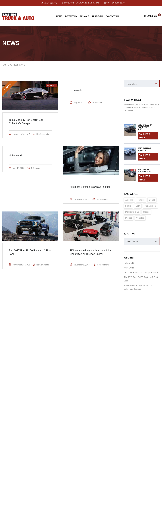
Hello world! (129, 263)
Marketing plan (132, 212)
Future (128, 206)
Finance (84, 16)
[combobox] (142, 241)
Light (138, 206)
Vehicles (140, 218)
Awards (141, 200)
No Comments (42, 134)
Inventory (71, 16)
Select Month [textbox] (132, 241)
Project (128, 218)
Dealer (152, 200)
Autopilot (129, 200)
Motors (146, 212)
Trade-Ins (97, 16)
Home (59, 16)
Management (150, 206)
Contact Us (112, 16)
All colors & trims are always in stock (141, 272)
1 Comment (97, 103)
